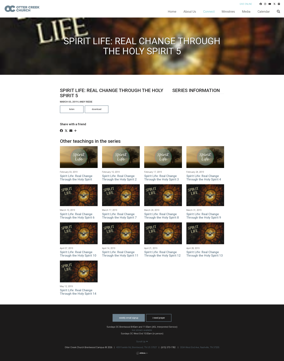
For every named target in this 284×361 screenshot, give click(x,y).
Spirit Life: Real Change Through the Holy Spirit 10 (78, 253)
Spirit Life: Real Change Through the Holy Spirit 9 (203, 215)
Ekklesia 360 (142, 353)
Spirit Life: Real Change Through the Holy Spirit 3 (161, 177)
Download (96, 109)
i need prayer (159, 317)
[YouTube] (269, 4)
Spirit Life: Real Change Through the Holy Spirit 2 (119, 177)
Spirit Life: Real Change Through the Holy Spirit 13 (204, 253)
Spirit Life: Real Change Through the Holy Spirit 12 (162, 253)
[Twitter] (274, 4)
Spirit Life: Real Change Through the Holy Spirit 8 (161, 215)
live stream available (142, 330)
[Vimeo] (279, 4)
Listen (71, 109)
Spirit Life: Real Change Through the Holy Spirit (76, 177)
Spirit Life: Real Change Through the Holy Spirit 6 (77, 215)
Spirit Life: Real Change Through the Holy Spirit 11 (120, 253)
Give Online (246, 4)
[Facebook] (261, 4)
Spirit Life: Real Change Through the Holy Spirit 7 (119, 215)
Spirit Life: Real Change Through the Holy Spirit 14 (78, 291)
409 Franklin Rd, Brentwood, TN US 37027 (136, 347)
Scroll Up (141, 341)
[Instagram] (265, 4)
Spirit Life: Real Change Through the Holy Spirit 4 (203, 177)
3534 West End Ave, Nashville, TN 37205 (199, 347)
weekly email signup (128, 317)
